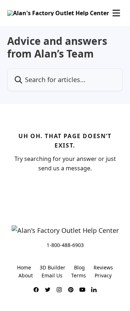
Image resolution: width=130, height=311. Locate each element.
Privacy (103, 275)
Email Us (52, 275)
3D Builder (52, 267)
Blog (79, 267)
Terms (78, 275)
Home (24, 267)
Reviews (103, 267)
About (25, 275)
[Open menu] (116, 13)
